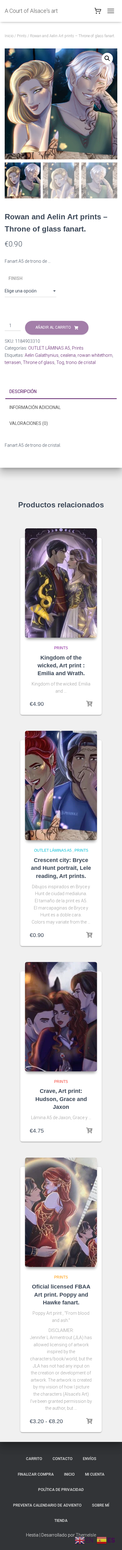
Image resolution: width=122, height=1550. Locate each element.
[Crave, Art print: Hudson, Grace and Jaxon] (61, 1016)
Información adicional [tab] (35, 407)
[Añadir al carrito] (89, 704)
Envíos (89, 1459)
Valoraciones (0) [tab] (28, 423)
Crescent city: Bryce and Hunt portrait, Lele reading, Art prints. (61, 868)
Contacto (63, 1459)
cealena (68, 355)
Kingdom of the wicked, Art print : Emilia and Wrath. (61, 665)
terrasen (13, 362)
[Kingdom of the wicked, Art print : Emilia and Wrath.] (61, 583)
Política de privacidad (61, 1490)
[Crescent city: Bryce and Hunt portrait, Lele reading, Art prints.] (61, 785)
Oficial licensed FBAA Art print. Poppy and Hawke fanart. (61, 1294)
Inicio (9, 36)
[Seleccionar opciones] (89, 935)
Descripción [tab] (23, 391)
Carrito (34, 1459)
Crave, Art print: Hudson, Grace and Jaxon (61, 1099)
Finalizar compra (36, 1474)
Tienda (61, 1520)
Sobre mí (100, 1505)
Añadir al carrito (53, 327)
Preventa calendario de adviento (47, 1505)
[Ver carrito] (98, 12)
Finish (15, 278)
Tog (60, 362)
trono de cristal (81, 362)
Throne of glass (38, 362)
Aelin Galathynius (41, 355)
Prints (22, 36)
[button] (107, 58)
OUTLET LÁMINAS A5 (49, 348)
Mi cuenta (94, 1474)
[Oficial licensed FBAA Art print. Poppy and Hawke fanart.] (61, 1212)
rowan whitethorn (95, 355)
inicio (69, 1474)
